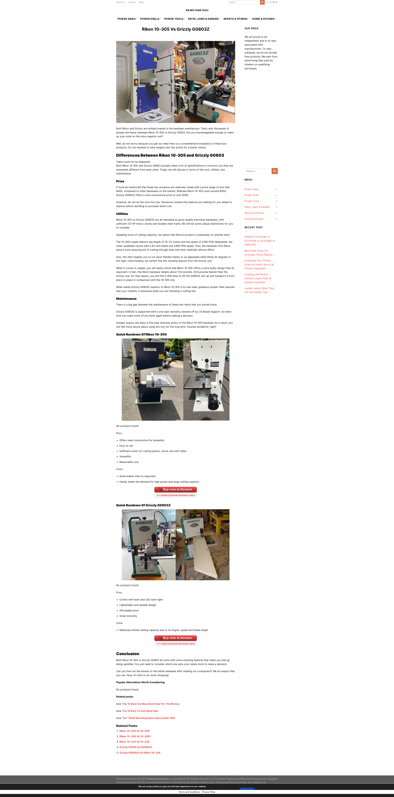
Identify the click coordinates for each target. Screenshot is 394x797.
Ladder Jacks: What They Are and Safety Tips (259, 290)
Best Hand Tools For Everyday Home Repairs (259, 252)
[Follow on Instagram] (270, 2)
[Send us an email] (276, 2)
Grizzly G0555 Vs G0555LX (135, 747)
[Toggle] (276, 189)
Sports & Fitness (235, 18)
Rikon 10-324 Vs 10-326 (134, 741)
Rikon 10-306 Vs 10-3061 (135, 736)
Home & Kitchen (263, 18)
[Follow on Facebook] (267, 2)
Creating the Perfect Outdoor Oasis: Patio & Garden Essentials (258, 278)
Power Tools (173, 18)
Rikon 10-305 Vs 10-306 (134, 730)
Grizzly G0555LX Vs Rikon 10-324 (139, 752)
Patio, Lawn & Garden (203, 18)
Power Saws (126, 18)
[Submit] (262, 2)
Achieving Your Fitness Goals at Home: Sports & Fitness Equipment (259, 264)
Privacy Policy (208, 792)
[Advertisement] (261, 118)
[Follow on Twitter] (273, 2)
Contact (132, 2)
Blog (141, 2)
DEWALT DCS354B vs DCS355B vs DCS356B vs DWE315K (260, 240)
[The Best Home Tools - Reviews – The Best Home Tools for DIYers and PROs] (197, 10)
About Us (120, 2)
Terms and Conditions (189, 792)
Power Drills (149, 18)
